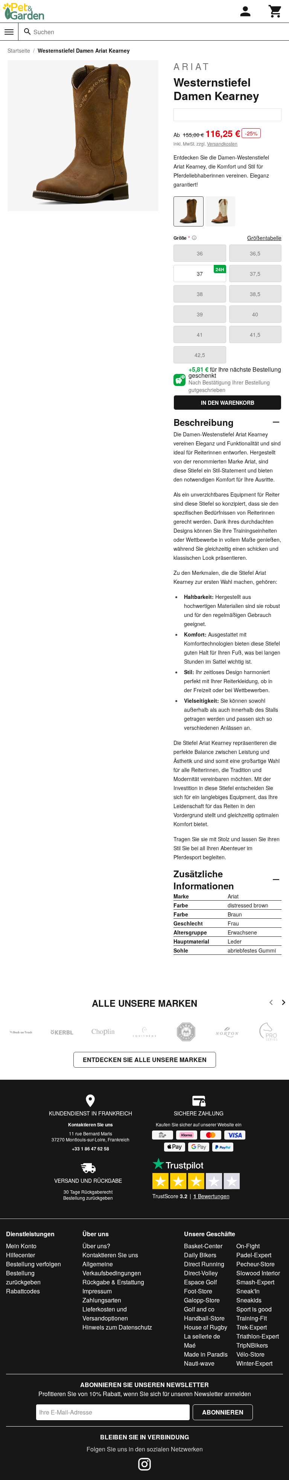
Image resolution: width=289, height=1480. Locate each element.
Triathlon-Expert (257, 1336)
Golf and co (199, 1309)
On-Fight (248, 1245)
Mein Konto (21, 1245)
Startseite (19, 50)
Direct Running (204, 1264)
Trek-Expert (251, 1327)
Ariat (192, 66)
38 (200, 294)
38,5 (255, 294)
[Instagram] (144, 1465)
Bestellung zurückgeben (88, 1197)
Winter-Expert (254, 1363)
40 (255, 314)
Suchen (43, 31)
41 (200, 334)
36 (200, 253)
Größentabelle (264, 238)
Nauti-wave (199, 1363)
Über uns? (96, 1245)
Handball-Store (204, 1318)
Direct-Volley (201, 1273)
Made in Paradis (206, 1354)
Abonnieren (222, 1412)
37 (210, 271)
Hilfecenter (20, 1255)
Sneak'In (248, 1291)
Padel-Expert (253, 1255)
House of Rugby (205, 1327)
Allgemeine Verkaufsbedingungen (111, 1268)
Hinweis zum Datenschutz (117, 1327)
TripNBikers (252, 1345)
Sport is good (254, 1309)
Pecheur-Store (255, 1264)
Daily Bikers (200, 1255)
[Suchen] (27, 31)
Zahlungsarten (101, 1300)
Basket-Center (203, 1245)
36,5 (255, 253)
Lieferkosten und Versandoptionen (105, 1313)
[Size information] (194, 237)
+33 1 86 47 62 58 (90, 1148)
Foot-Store (198, 1291)
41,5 (255, 334)
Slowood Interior (258, 1273)
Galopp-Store (202, 1300)
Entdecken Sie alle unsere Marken (145, 1059)
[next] (283, 1003)
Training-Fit (251, 1318)
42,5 (200, 355)
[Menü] (9, 32)
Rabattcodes (23, 1291)
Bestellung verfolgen (33, 1264)
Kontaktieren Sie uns (90, 1124)
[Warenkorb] (275, 11)
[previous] (271, 1003)
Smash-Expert (255, 1282)
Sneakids (249, 1300)
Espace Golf (200, 1282)
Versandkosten (222, 143)
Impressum (97, 1291)
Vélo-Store (250, 1354)
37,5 (255, 273)
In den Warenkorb (227, 402)
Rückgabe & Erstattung (113, 1282)
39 (200, 314)
